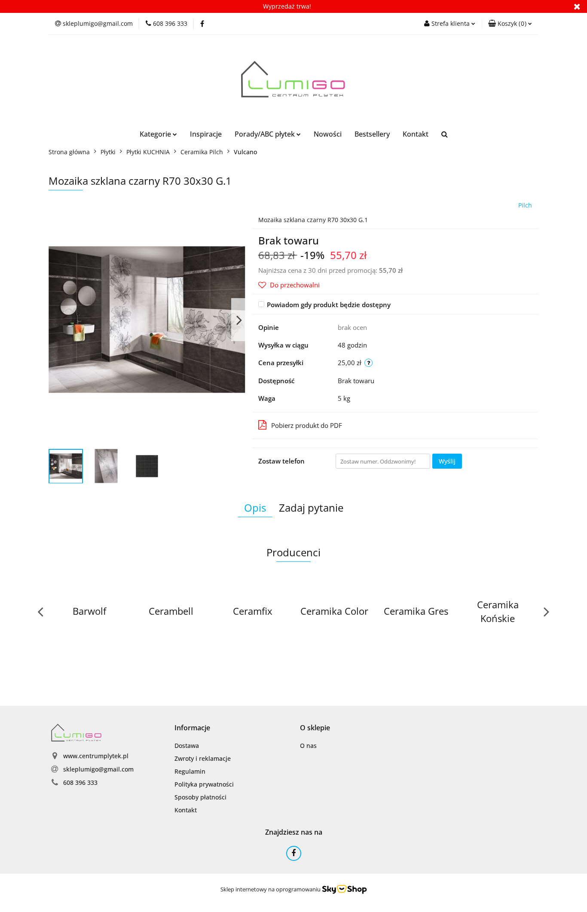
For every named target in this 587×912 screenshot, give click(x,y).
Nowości (328, 134)
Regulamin (189, 771)
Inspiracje (206, 134)
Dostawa (186, 745)
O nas (308, 745)
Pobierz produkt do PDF (306, 425)
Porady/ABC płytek (266, 134)
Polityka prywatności (204, 784)
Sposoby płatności (200, 797)
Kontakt (415, 134)
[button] (510, 23)
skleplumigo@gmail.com (98, 769)
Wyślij (447, 461)
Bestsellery (372, 134)
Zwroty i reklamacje (202, 758)
